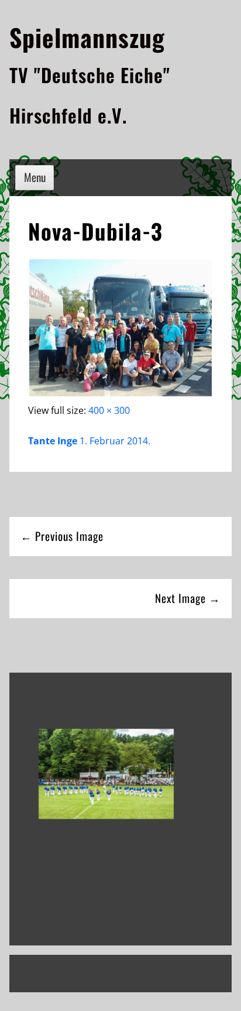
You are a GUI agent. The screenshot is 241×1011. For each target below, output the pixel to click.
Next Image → (188, 598)
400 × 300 (109, 410)
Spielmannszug (87, 37)
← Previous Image (62, 535)
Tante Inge (52, 440)
